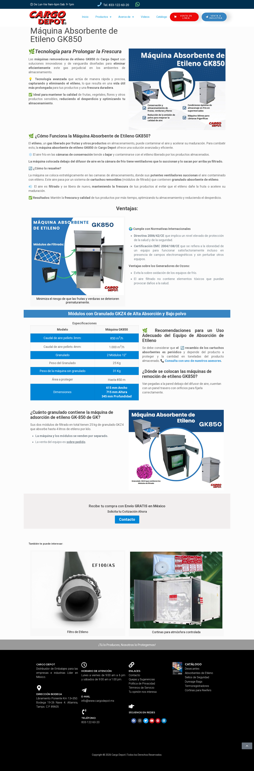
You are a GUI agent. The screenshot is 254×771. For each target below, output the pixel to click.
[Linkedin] (164, 720)
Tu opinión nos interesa (143, 691)
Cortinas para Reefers (198, 690)
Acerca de (124, 16)
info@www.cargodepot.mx (97, 700)
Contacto (134, 675)
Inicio (85, 16)
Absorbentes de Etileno (199, 673)
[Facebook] (133, 720)
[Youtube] (151, 720)
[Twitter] (145, 720)
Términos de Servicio (141, 687)
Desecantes (192, 668)
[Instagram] (139, 720)
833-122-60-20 (90, 722)
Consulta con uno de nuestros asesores (193, 361)
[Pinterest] (158, 720)
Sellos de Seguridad (197, 677)
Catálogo (161, 16)
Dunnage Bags (193, 681)
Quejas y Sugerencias (142, 679)
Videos (145, 16)
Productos (101, 16)
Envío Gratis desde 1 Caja (186, 4)
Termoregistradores (197, 686)
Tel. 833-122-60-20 (116, 5)
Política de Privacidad (142, 683)
